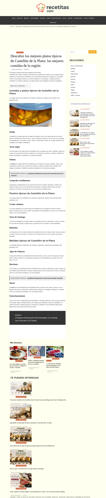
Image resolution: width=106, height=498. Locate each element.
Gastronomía (34, 18)
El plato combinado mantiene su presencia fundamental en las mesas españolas (36, 362)
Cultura (73, 71)
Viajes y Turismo (89, 18)
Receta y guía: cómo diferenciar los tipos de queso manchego (87, 143)
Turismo (73, 87)
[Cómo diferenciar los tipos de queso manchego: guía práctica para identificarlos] (74, 133)
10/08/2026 (31, 368)
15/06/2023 (26, 69)
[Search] (95, 26)
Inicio (14, 18)
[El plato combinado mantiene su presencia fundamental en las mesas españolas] (36, 351)
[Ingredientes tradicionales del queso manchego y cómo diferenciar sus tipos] (74, 124)
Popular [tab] (79, 104)
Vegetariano (78, 18)
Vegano (70, 18)
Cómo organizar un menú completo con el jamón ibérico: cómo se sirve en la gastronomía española (37, 491)
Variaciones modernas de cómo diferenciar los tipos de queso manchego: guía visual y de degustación (38, 400)
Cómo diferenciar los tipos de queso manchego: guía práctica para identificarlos (87, 134)
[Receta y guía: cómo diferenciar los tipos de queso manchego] (74, 142)
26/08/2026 (25, 403)
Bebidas (26, 18)
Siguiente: (33, 331)
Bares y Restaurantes (54, 18)
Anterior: (36, 318)
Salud (64, 18)
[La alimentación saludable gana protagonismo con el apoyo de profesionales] (55, 351)
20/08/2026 (25, 472)
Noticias (19, 18)
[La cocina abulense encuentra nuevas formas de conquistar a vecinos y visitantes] (18, 353)
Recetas (42, 18)
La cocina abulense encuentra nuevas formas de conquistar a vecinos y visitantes (18, 365)
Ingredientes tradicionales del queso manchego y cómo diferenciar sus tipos (87, 125)
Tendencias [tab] (86, 104)
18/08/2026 (25, 495)
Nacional (73, 76)
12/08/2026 (13, 372)
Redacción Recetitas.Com (17, 69)
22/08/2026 (25, 449)
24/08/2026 (25, 426)
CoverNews (78, 497)
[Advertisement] (53, 39)
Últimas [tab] (73, 104)
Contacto (53, 22)
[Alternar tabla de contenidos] (27, 85)
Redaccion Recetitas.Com (52, 370)
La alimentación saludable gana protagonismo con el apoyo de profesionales (53, 365)
